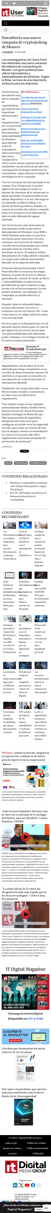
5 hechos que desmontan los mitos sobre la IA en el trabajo (23, 1050)
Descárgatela (43, 16)
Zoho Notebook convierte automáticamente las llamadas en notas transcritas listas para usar (12, 595)
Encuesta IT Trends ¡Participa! (36, 348)
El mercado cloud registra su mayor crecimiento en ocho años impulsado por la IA (41, 639)
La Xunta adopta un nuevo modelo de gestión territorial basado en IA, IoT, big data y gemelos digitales (40, 548)
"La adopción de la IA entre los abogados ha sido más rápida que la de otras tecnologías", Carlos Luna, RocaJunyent (24, 894)
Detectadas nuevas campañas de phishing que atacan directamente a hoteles (10, 722)
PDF (30, 1018)
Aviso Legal (11, 1143)
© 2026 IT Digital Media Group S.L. (25, 1138)
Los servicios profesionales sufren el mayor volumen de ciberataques (42, 682)
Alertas (8, 463)
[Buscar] (7, 3)
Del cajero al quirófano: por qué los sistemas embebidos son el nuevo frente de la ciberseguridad (24, 1092)
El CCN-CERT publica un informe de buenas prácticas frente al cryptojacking (28, 496)
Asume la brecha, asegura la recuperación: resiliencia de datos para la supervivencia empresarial (25, 756)
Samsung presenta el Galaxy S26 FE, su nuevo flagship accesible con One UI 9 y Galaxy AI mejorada (9, 639)
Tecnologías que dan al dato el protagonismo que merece (34, 100)
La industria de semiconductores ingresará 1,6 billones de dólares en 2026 (12, 682)
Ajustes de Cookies (12, 1148)
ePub (39, 1018)
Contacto (12, 1153)
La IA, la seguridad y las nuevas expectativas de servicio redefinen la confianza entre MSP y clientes (41, 726)
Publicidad (38, 1153)
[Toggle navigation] (6, 23)
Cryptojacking (21, 463)
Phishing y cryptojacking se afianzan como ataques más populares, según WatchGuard (28, 486)
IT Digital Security (38, 463)
